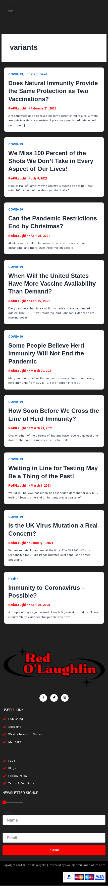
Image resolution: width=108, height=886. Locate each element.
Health (13, 579)
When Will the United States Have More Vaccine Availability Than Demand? (52, 283)
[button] (11, 10)
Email (7, 830)
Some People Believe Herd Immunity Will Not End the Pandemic (46, 353)
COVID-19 (15, 74)
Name (7, 812)
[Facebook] (43, 698)
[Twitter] (54, 698)
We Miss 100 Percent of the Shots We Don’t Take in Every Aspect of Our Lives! (50, 161)
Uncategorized (35, 74)
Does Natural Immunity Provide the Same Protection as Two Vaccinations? (53, 91)
